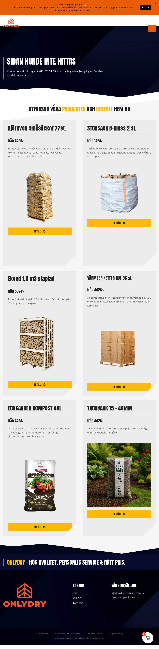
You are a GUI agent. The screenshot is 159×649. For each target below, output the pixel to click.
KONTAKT (79, 602)
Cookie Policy (42, 634)
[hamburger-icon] (152, 28)
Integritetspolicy (115, 634)
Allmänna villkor (94, 634)
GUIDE (77, 598)
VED (75, 593)
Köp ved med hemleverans (67, 634)
